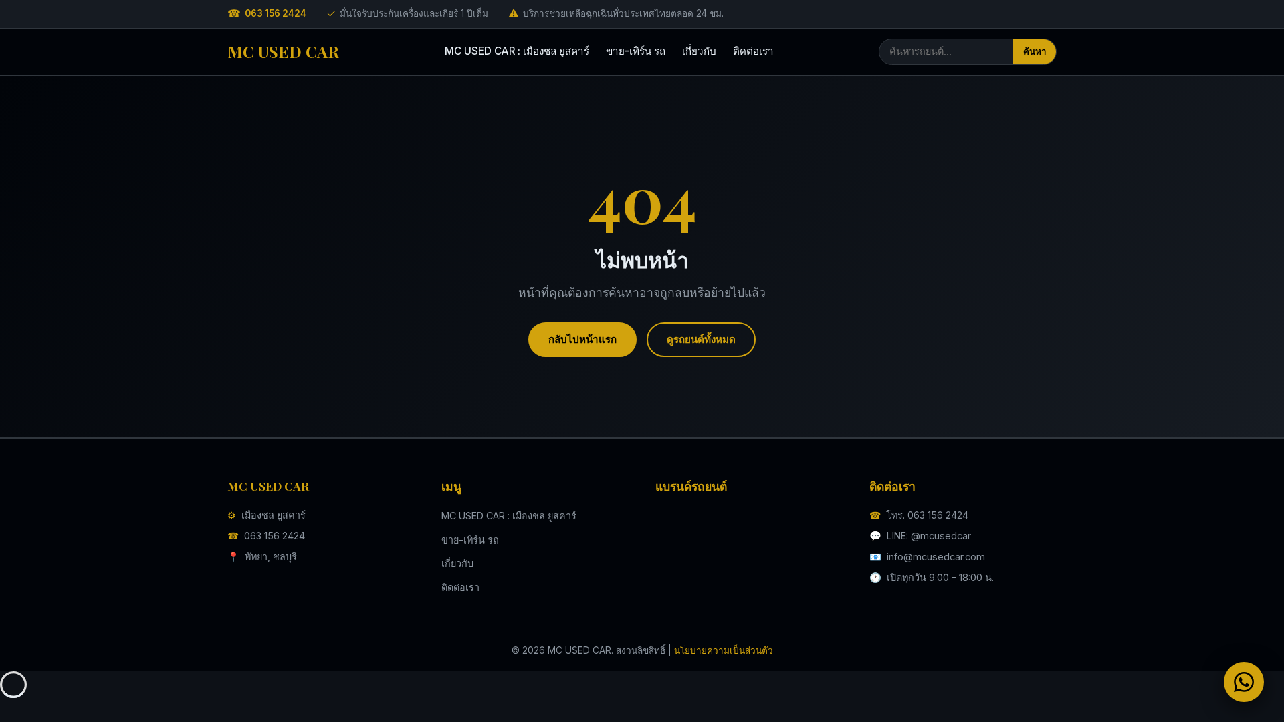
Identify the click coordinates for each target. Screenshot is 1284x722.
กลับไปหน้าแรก (582, 339)
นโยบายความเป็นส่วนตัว (723, 650)
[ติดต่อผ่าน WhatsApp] (1244, 682)
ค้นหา (1034, 52)
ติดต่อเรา (753, 51)
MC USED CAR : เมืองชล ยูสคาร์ (517, 51)
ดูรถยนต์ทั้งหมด (701, 339)
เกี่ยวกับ (699, 51)
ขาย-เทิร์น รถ (635, 51)
